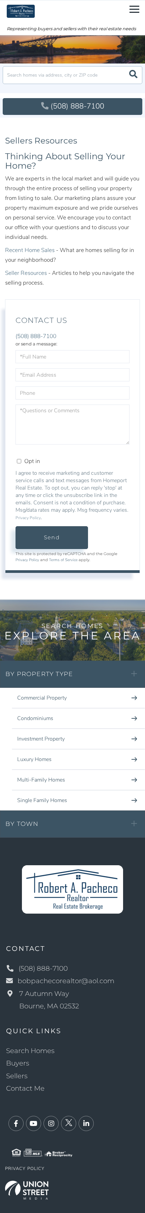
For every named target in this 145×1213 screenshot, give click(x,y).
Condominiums (35, 718)
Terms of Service (63, 559)
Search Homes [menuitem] (30, 1051)
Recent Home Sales (30, 250)
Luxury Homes (34, 759)
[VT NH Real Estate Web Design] (27, 1190)
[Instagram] (51, 1123)
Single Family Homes (42, 800)
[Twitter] (68, 1123)
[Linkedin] (86, 1123)
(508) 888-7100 (77, 106)
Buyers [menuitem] (17, 1063)
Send (52, 537)
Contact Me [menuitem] (25, 1088)
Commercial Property (42, 698)
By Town (21, 824)
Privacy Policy (28, 517)
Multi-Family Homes (41, 780)
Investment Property (41, 739)
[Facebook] (16, 1123)
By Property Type (39, 674)
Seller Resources (26, 273)
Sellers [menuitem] (17, 1076)
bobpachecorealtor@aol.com (66, 981)
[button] (133, 75)
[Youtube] (33, 1123)
